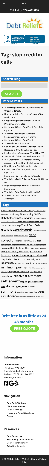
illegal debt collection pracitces (15, 259)
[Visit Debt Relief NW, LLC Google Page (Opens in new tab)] (11, 385)
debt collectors (22, 240)
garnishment (36, 251)
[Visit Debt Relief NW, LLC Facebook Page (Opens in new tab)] (6, 385)
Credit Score (37, 230)
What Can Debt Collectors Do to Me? (22, 192)
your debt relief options (23, 296)
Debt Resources (14, 436)
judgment (35, 259)
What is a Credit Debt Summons (19, 133)
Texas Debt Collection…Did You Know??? (24, 156)
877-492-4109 (17, 367)
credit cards (23, 230)
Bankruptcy (26, 214)
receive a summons (27, 276)
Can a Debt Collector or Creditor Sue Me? (24, 146)
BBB (36, 214)
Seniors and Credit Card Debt (18, 140)
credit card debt (36, 221)
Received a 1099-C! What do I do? (20, 149)
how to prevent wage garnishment (24, 255)
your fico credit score (37, 296)
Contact (11, 416)
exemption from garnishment (15, 251)
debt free (33, 241)
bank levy (14, 214)
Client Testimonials (16, 406)
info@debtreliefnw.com (21, 371)
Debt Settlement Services (22, 248)
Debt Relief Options (16, 403)
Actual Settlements (16, 446)
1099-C (4, 210)
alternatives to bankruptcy (21, 210)
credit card (23, 221)
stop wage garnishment (21, 286)
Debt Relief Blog (14, 409)
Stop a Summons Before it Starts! (20, 136)
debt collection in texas (21, 236)
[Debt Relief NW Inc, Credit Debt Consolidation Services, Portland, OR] (24, 39)
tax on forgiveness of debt (25, 292)
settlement (10, 281)
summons (8, 291)
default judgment (40, 248)
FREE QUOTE (24, 328)
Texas (35, 292)
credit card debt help (11, 225)
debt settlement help (21, 244)
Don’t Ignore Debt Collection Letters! (22, 166)
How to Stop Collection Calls (20, 439)
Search (11, 94)
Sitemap (34, 459)
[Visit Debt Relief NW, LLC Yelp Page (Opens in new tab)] (16, 385)
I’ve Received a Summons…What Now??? (24, 153)
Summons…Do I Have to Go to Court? (22, 175)
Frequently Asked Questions (20, 412)
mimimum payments (16, 267)
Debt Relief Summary (17, 442)
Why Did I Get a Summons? (17, 143)
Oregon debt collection (18, 271)
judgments (7, 262)
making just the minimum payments (30, 263)
